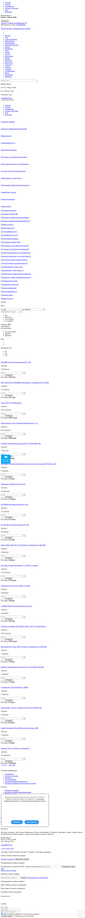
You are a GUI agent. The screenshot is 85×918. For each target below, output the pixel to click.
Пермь (7, 58)
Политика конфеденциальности (16, 781)
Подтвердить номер (68, 866)
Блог (6, 10)
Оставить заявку (7, 916)
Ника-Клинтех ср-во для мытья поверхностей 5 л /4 (19, 423)
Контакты (8, 12)
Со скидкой (9, 321)
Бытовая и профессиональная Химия (18, 792)
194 (10, 765)
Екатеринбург (10, 43)
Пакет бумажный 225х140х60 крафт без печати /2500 (19, 728)
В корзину (9, 375)
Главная (8, 2)
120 (6, 355)
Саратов (8, 65)
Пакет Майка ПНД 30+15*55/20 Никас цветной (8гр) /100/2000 (23, 545)
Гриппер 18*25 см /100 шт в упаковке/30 (15, 748)
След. (14, 765)
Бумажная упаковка (12, 790)
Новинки (8, 317)
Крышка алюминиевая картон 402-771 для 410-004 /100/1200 (22, 667)
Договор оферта (10, 780)
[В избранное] (4, 375)
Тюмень (8, 67)
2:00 (2, 868)
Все (6, 315)
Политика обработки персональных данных (20, 783)
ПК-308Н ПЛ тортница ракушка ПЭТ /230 (16, 362)
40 (6, 353)
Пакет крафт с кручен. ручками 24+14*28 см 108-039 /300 (21, 708)
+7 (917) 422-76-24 (7, 848)
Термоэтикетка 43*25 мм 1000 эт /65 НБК (15, 586)
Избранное (21, 23)
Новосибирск (10, 41)
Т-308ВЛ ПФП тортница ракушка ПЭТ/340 (16, 606)
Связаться (5, 21)
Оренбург (8, 77)
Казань (7, 47)
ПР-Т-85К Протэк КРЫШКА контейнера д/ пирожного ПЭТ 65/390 (25, 382)
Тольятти (8, 69)
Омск (7, 50)
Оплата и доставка (11, 8)
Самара (7, 52)
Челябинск (9, 49)
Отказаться (31, 822)
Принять (16, 822)
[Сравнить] (1, 375)
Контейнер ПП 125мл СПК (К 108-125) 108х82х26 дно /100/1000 (24, 647)
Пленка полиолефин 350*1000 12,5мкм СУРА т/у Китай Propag (23, 626)
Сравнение (12, 23)
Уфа (6, 37)
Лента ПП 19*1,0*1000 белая (11, 403)
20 (6, 351)
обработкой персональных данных (33, 801)
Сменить (24, 877)
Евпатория (9, 75)
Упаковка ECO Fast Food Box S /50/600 (14, 687)
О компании (9, 6)
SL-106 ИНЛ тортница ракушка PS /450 (15, 525)
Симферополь (10, 71)
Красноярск (9, 56)
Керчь (7, 73)
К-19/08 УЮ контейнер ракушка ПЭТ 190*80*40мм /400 (21, 443)
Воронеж (8, 60)
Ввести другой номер (8, 870)
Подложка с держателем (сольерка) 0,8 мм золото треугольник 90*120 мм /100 (28, 464)
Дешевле (8, 335)
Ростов (7, 54)
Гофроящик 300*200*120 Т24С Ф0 (13, 484)
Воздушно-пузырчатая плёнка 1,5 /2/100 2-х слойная (19, 565)
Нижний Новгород (11, 45)
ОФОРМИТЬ (21, 25)
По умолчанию (10, 332)
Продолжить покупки (22, 859)
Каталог (8, 4)
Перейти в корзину (7, 859)
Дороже (7, 333)
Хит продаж (9, 319)
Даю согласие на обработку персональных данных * (21, 914)
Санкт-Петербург (11, 39)
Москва (7, 35)
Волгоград (8, 62)
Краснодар (9, 63)
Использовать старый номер (38, 877)
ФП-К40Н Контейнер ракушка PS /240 (14, 504)
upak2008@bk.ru (6, 98)
